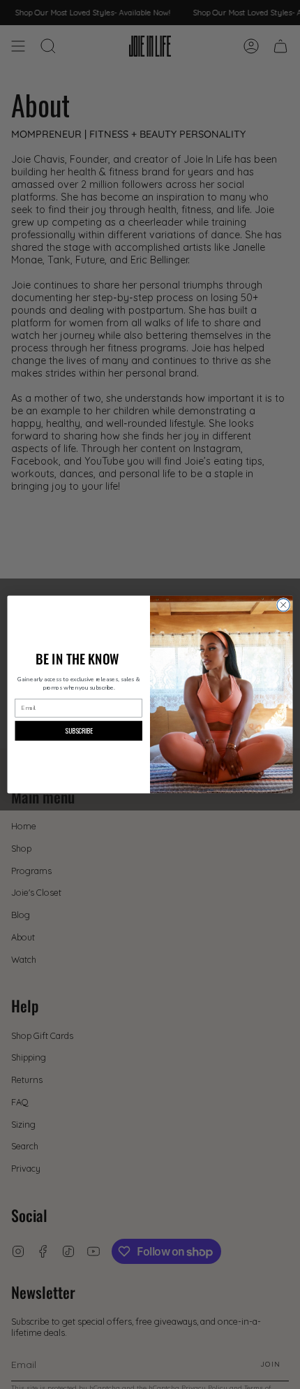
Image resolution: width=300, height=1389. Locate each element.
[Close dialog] (283, 605)
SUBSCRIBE (79, 731)
